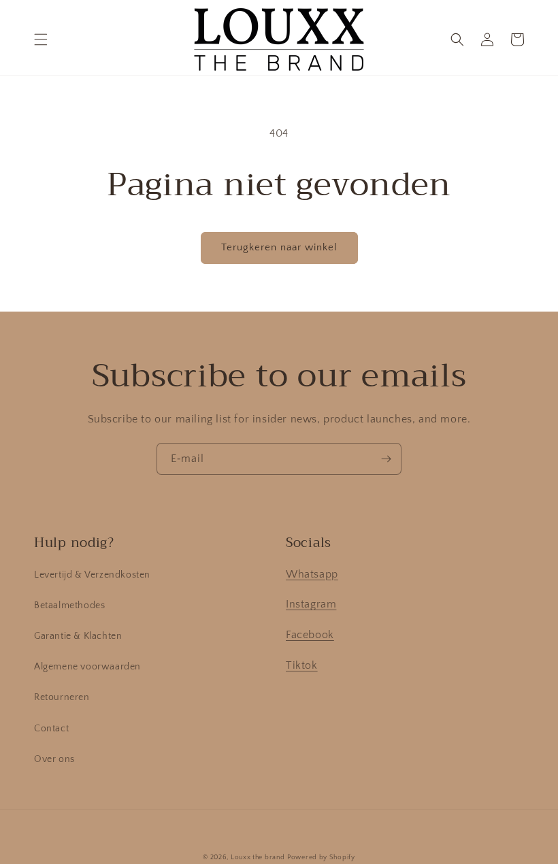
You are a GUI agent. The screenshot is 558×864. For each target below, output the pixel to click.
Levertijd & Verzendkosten (92, 574)
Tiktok (302, 665)
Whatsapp (312, 574)
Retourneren (62, 697)
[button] (41, 39)
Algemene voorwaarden (87, 666)
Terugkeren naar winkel (279, 247)
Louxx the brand (258, 857)
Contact (51, 728)
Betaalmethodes (69, 605)
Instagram (311, 604)
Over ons (54, 759)
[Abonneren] (386, 459)
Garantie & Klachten (78, 636)
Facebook (310, 635)
